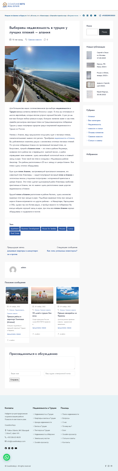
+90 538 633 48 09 (14, 437)
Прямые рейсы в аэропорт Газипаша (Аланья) (15, 319)
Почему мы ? (67, 426)
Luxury (70, 228)
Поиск (89, 26)
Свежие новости (35, 39)
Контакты (44, 15)
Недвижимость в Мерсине (45, 434)
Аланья (11, 310)
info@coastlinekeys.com (16, 441)
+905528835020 (108, 15)
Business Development (30, 228)
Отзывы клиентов (95, 132)
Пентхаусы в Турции (42, 430)
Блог (64, 430)
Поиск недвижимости (70, 414)
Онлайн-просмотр (58, 15)
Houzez (62, 228)
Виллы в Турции (41, 426)
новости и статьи (95, 128)
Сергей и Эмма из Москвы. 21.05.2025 (102, 55)
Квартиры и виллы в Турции (45, 418)
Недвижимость (19, 310)
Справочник (73, 15)
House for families (49, 228)
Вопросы (65, 418)
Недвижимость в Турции (16, 15)
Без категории (94, 120)
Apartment (15, 228)
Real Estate (15, 233)
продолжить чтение (14, 334)
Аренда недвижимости (43, 422)
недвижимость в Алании (64, 138)
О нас (33, 15)
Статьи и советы (95, 140)
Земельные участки (42, 438)
